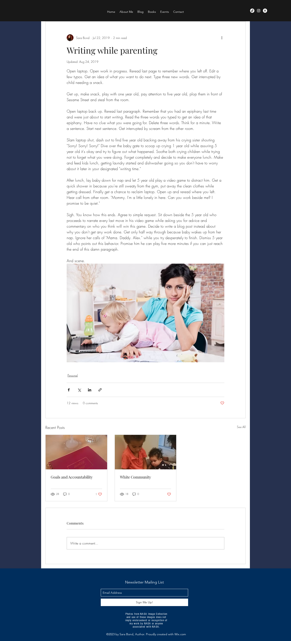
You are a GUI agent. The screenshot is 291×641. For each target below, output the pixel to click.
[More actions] (221, 37)
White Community (135, 477)
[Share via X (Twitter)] (79, 390)
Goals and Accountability (72, 477)
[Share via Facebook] (69, 390)
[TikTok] (252, 11)
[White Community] (145, 452)
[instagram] (258, 11)
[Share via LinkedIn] (90, 390)
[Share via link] (100, 390)
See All (241, 427)
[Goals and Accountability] (76, 452)
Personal (73, 375)
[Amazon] (265, 11)
